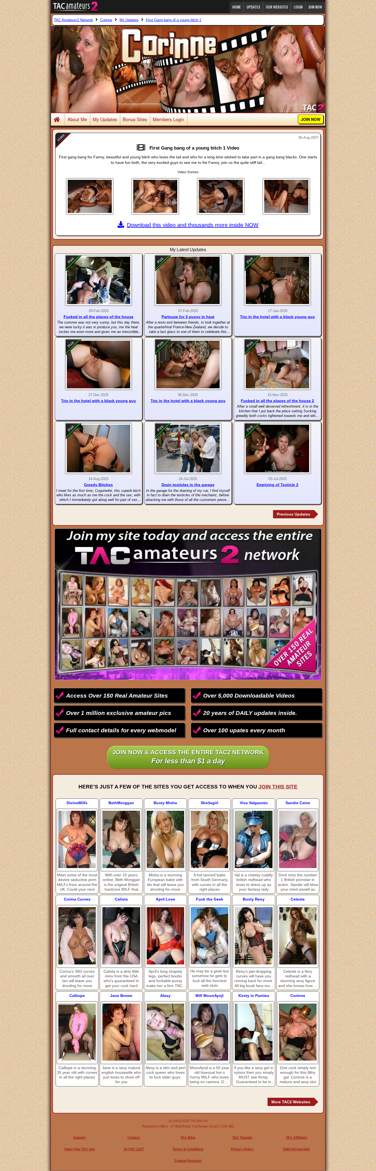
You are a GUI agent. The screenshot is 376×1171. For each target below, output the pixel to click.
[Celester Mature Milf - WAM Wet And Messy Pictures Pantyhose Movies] (298, 935)
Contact (133, 1138)
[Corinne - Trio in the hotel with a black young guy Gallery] (277, 280)
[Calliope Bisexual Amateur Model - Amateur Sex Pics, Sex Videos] (77, 1032)
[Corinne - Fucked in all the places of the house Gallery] (98, 280)
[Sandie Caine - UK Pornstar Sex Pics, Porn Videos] (298, 839)
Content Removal (187, 1161)
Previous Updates (293, 514)
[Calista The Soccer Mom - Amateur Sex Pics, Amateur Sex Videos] (121, 935)
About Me (77, 119)
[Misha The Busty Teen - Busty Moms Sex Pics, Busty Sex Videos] (165, 839)
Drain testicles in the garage (188, 485)
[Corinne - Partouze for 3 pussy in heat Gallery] (188, 280)
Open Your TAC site (79, 1149)
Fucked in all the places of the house (98, 317)
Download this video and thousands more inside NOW (192, 225)
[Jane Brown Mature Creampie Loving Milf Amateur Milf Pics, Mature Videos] (121, 1032)
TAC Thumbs (242, 1138)
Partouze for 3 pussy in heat (188, 317)
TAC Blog (188, 1138)
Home (236, 7)
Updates (253, 7)
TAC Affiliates (296, 1138)
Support (79, 1138)
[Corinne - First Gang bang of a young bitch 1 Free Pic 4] (286, 196)
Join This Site (278, 787)
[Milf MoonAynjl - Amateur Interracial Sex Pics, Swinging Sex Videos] (209, 1032)
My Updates (105, 119)
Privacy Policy (242, 1149)
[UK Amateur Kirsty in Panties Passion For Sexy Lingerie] (253, 1032)
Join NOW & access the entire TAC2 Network (188, 757)
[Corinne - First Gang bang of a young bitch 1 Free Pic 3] (221, 196)
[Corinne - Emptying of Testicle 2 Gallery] (277, 448)
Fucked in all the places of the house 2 (277, 401)
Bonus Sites (135, 119)
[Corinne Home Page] (58, 120)
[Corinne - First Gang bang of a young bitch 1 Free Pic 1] (90, 196)
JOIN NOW (315, 7)
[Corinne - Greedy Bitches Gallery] (98, 448)
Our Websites (277, 7)
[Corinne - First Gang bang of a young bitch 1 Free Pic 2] (155, 196)
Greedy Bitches (98, 485)
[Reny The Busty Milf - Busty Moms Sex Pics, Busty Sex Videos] (253, 935)
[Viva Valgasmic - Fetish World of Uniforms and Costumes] (253, 839)
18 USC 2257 (134, 1149)
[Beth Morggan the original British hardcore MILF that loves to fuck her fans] (121, 839)
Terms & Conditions (188, 1149)
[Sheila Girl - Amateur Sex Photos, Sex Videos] (209, 839)
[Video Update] (142, 147)
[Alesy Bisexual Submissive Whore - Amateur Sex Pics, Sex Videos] (165, 1032)
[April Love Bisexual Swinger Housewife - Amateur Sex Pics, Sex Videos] (165, 935)
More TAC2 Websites (290, 1102)
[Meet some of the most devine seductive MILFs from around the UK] (77, 839)
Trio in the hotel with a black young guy (277, 317)
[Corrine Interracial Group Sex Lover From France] (298, 1032)
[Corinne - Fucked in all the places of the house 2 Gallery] (277, 364)
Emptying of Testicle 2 (277, 485)
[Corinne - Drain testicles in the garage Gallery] (188, 448)
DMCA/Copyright (296, 1149)
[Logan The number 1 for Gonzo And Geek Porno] (209, 935)
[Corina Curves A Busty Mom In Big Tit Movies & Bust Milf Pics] (77, 935)
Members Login (168, 119)
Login (298, 7)
